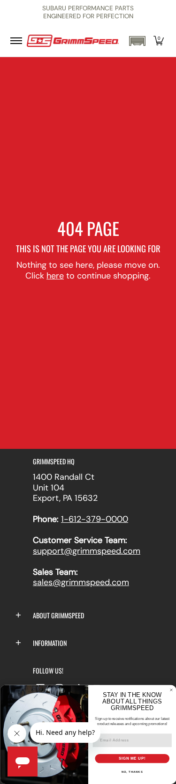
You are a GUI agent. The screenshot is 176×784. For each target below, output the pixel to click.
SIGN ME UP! (131, 758)
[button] (137, 41)
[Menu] (15, 41)
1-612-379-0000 (94, 519)
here (55, 275)
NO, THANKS (132, 772)
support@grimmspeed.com (86, 551)
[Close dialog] (171, 690)
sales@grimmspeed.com (81, 582)
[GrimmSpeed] (73, 41)
